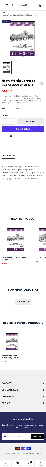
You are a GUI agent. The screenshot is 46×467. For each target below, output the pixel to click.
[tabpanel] (23, 38)
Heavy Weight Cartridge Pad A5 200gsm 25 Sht (11, 357)
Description (8, 156)
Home (4, 13)
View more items (23, 302)
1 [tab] (23, 56)
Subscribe (37, 436)
